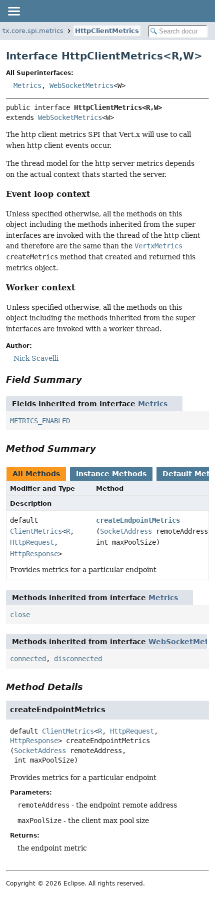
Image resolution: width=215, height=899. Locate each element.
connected (28, 659)
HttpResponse (34, 554)
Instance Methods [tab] (111, 474)
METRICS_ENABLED (40, 421)
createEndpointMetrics (138, 520)
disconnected (78, 659)
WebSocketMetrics (82, 85)
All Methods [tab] (36, 474)
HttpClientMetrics (107, 30)
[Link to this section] (96, 194)
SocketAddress (126, 531)
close (20, 615)
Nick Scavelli (36, 358)
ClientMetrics (36, 531)
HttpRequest (32, 542)
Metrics (28, 85)
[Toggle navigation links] (13, 11)
